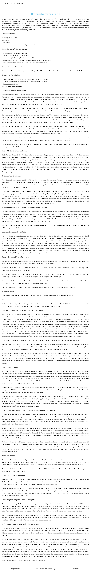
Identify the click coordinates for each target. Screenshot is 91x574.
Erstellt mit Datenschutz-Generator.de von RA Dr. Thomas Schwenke (23, 561)
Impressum (15, 568)
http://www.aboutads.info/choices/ (59, 356)
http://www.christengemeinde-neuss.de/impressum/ (18, 45)
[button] (88, 8)
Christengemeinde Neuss (14, 3)
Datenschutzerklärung (45, 568)
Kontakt (75, 568)
